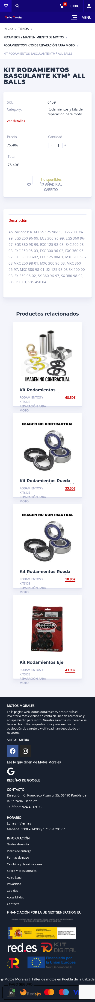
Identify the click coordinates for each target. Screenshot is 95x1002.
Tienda (23, 29)
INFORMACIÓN (18, 838)
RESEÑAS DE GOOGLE (23, 780)
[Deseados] (6, 6)
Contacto (13, 904)
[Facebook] (12, 751)
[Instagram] (25, 751)
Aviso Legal (14, 877)
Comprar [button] (67, 397)
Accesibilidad (15, 897)
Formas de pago (18, 857)
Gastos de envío (18, 844)
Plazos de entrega (19, 851)
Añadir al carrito (53, 187)
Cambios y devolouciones (24, 864)
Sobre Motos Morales (21, 871)
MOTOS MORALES (21, 705)
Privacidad (14, 884)
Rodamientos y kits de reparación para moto (39, 45)
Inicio (8, 29)
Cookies (12, 890)
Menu (87, 17)
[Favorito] (29, 184)
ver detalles (16, 121)
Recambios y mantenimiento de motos (33, 37)
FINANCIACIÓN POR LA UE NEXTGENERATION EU (44, 912)
